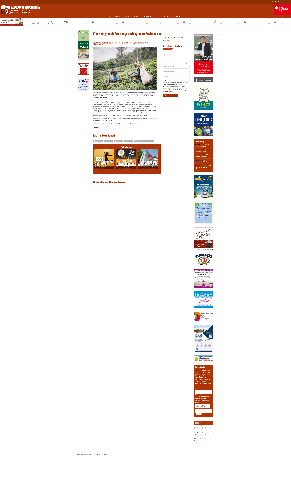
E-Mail (197, 389)
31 (195, 440)
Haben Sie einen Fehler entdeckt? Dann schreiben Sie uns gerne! (109, 182)
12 (200, 434)
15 (208, 434)
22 (208, 436)
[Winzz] (203, 86)
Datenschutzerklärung (201, 396)
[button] (184, 16)
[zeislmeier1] (203, 356)
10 (195, 434)
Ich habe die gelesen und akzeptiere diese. (203, 396)
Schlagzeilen (173, 39)
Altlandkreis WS (166, 39)
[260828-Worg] (104, 150)
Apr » (199, 442)
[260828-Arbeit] (148, 150)
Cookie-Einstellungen (102, 454)
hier (201, 387)
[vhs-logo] (83, 79)
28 (205, 438)
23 (211, 436)
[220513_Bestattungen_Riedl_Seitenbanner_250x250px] (203, 269)
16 (211, 434)
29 (208, 438)
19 (200, 436)
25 (197, 438)
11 (197, 434)
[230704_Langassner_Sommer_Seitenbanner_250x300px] (203, 176)
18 (197, 436)
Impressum (93, 454)
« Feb (195, 442)
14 (205, 434)
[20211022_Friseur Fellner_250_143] (203, 312)
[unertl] (203, 254)
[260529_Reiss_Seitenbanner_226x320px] (203, 326)
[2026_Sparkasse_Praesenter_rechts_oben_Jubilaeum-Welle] (282, 4)
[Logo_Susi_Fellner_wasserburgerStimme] (203, 292)
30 (211, 438)
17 (195, 436)
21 (205, 436)
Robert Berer (167, 37)
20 (203, 436)
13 (203, 434)
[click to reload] (202, 406)
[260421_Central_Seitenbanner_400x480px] (203, 228)
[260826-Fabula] (126, 150)
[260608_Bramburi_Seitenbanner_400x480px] (203, 202)
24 (195, 438)
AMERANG (181, 39)
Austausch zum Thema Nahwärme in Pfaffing (203, 167)
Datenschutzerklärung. (169, 88)
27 (203, 438)
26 (200, 438)
